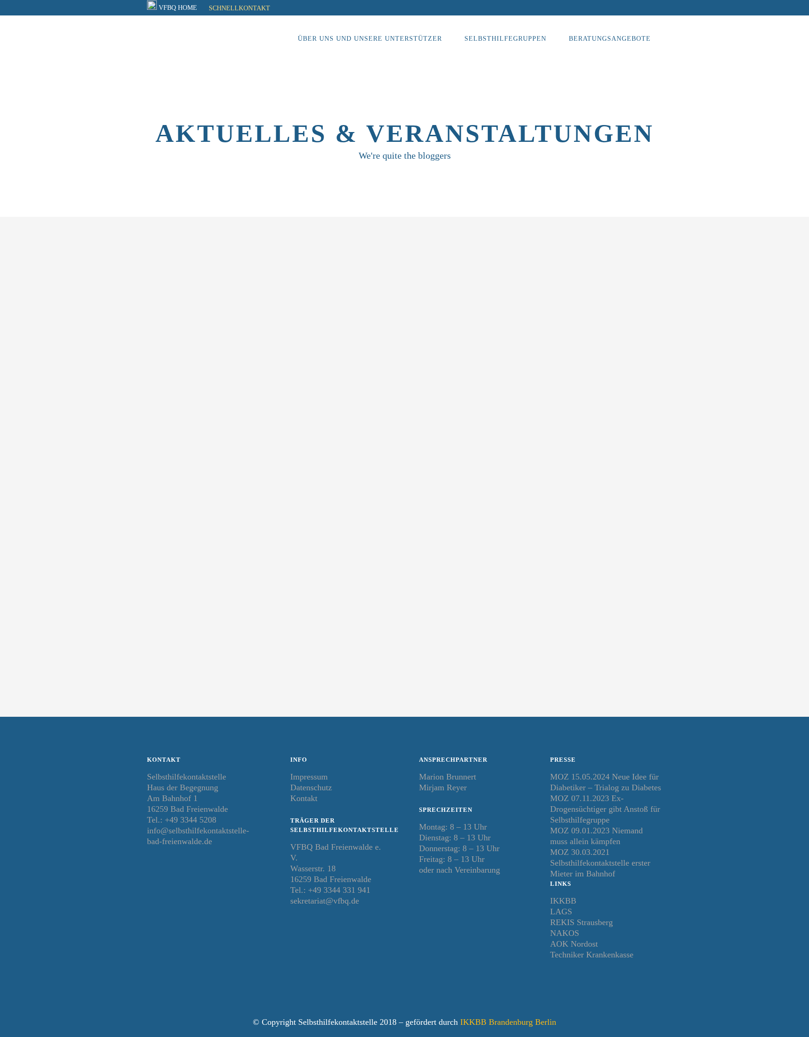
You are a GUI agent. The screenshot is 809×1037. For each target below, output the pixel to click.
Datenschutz (311, 787)
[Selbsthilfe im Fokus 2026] (548, 310)
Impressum (309, 776)
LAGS (561, 911)
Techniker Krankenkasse (591, 954)
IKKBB (563, 900)
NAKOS (564, 933)
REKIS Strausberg (581, 922)
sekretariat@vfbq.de (324, 900)
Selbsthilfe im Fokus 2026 (537, 414)
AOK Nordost (574, 944)
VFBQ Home (178, 7)
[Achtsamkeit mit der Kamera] (388, 310)
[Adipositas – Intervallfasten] (227, 310)
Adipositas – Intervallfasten (224, 414)
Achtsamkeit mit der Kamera (386, 414)
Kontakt (303, 798)
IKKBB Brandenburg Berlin (508, 1022)
